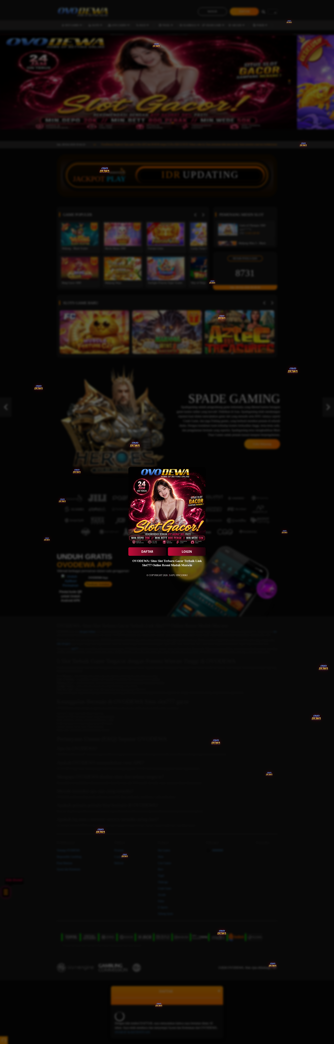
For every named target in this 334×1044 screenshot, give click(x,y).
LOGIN (187, 551)
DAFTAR (147, 551)
